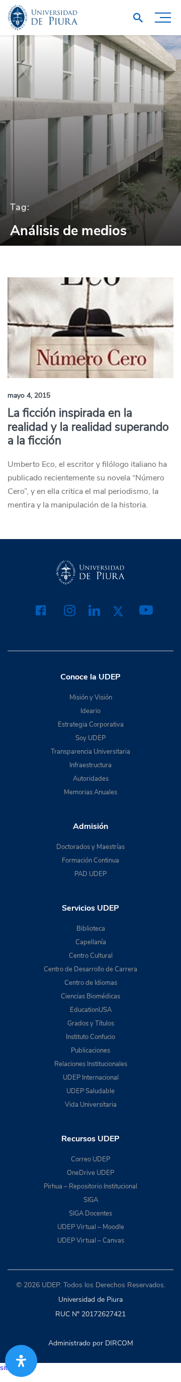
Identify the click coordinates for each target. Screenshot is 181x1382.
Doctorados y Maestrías (90, 846)
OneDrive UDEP (90, 1172)
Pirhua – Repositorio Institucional (90, 1186)
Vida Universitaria (91, 1104)
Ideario (90, 711)
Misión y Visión (90, 697)
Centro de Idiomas (90, 982)
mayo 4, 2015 (29, 395)
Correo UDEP (90, 1159)
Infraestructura (90, 765)
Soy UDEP (90, 738)
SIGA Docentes (90, 1213)
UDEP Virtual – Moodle (90, 1227)
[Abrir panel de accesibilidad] (21, 1361)
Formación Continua (90, 860)
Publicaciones (90, 1050)
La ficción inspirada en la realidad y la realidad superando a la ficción (88, 426)
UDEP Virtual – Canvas (90, 1240)
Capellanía (90, 942)
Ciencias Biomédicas (90, 996)
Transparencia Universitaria (90, 751)
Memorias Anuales (90, 792)
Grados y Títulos (90, 1023)
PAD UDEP (90, 874)
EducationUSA (91, 1009)
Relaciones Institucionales (90, 1064)
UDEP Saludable (90, 1091)
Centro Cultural (91, 955)
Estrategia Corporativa (91, 724)
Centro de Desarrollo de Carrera (90, 969)
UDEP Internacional (91, 1077)
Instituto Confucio (90, 1037)
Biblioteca (90, 928)
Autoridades (91, 778)
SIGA (90, 1199)
